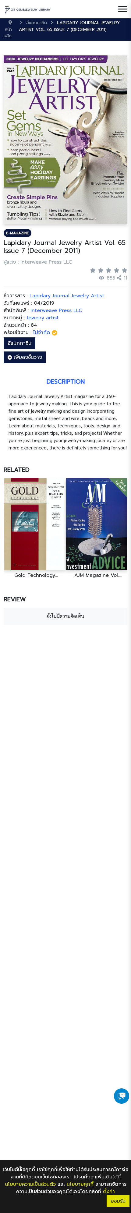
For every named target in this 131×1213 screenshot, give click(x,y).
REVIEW (15, 599)
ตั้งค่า (109, 1191)
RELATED (17, 469)
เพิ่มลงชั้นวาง (27, 357)
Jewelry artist (43, 317)
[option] (34, 528)
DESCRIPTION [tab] (66, 381)
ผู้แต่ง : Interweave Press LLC (38, 262)
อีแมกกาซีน (19, 343)
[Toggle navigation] (123, 9)
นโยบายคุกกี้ (80, 1184)
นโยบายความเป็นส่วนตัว (30, 1184)
